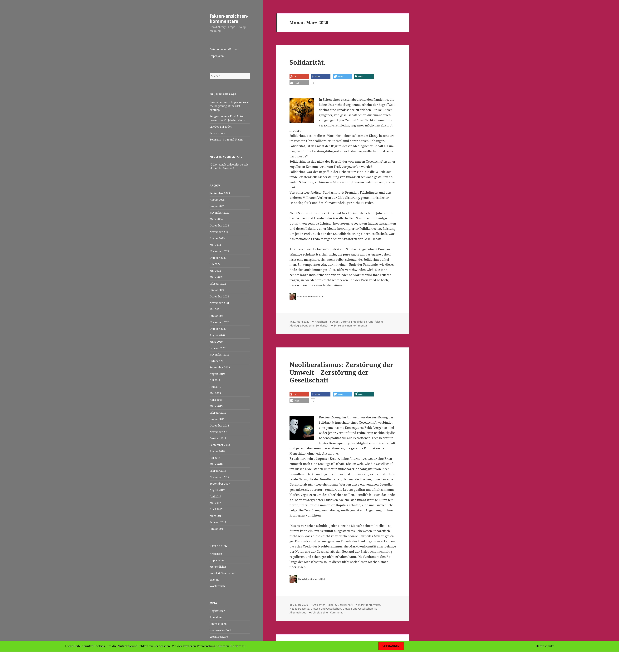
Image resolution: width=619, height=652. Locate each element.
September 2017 (220, 483)
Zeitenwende (218, 133)
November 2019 (219, 354)
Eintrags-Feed (218, 624)
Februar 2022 (218, 283)
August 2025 (217, 199)
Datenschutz (545, 646)
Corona (345, 321)
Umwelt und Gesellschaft (326, 608)
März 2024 (216, 219)
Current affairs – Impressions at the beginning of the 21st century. (229, 106)
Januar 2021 (217, 316)
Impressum (217, 56)
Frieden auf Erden (221, 126)
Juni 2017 (215, 496)
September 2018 (220, 445)
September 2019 (220, 367)
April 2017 (216, 509)
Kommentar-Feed (220, 630)
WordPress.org (219, 636)
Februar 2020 (218, 348)
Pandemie (308, 325)
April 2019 (216, 399)
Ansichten (216, 554)
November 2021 (219, 303)
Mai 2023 (215, 245)
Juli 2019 (215, 380)
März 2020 (216, 341)
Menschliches (218, 566)
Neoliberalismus (299, 608)
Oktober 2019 (218, 361)
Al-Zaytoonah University (224, 164)
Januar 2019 (217, 419)
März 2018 (216, 464)
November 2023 (219, 232)
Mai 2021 (215, 309)
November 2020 (219, 322)
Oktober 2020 (218, 329)
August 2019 (217, 374)
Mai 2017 (215, 503)
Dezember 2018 (219, 425)
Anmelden (216, 617)
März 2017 (216, 516)
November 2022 (219, 251)
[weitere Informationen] (313, 83)
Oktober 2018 (218, 438)
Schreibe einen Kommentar (350, 325)
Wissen (214, 579)
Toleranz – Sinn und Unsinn (226, 139)
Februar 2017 (218, 522)
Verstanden (391, 646)
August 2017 (217, 490)
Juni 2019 (215, 387)
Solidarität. (307, 62)
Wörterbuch (217, 586)
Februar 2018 (218, 470)
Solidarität (322, 325)
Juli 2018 (215, 458)
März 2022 (216, 277)
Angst (335, 321)
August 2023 (217, 238)
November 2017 (219, 477)
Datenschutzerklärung (223, 49)
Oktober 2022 (218, 258)
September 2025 (220, 193)
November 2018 (219, 432)
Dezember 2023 (219, 225)
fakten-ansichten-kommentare (229, 18)
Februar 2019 (218, 412)
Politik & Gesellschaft (223, 573)
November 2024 (219, 212)
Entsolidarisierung (362, 321)
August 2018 (217, 451)
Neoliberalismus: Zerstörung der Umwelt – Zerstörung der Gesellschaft (341, 372)
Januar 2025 (217, 206)
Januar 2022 (217, 290)
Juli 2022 (215, 264)
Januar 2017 (217, 529)
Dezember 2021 (219, 296)
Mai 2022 (215, 270)
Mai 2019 (215, 393)
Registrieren (217, 611)
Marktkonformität (369, 605)
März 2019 (216, 406)
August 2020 (217, 335)
